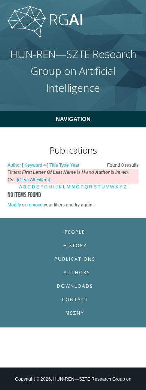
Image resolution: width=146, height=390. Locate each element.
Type (64, 165)
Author (14, 165)
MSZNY (75, 313)
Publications (75, 259)
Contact (75, 299)
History (75, 245)
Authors (77, 272)
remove (35, 205)
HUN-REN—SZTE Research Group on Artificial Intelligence (73, 71)
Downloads (75, 286)
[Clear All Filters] (33, 179)
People (75, 232)
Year (74, 165)
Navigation (73, 119)
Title (53, 165)
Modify (14, 205)
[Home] (44, 36)
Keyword (33, 165)
